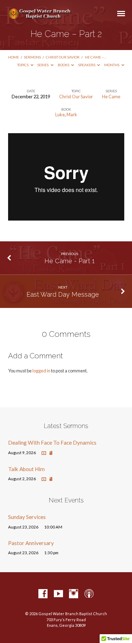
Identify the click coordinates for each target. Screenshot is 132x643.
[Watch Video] (44, 453)
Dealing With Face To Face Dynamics (52, 442)
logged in (41, 370)
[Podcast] (89, 594)
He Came (111, 96)
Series (43, 65)
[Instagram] (73, 594)
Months (112, 65)
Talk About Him (26, 469)
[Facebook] (43, 594)
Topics (23, 65)
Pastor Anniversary (31, 543)
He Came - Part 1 (69, 261)
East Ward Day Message (62, 294)
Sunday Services (27, 517)
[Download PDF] (51, 453)
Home (13, 57)
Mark (72, 114)
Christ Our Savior (63, 57)
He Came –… (95, 57)
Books (64, 65)
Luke (60, 114)
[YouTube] (58, 594)
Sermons (32, 57)
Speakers (87, 65)
